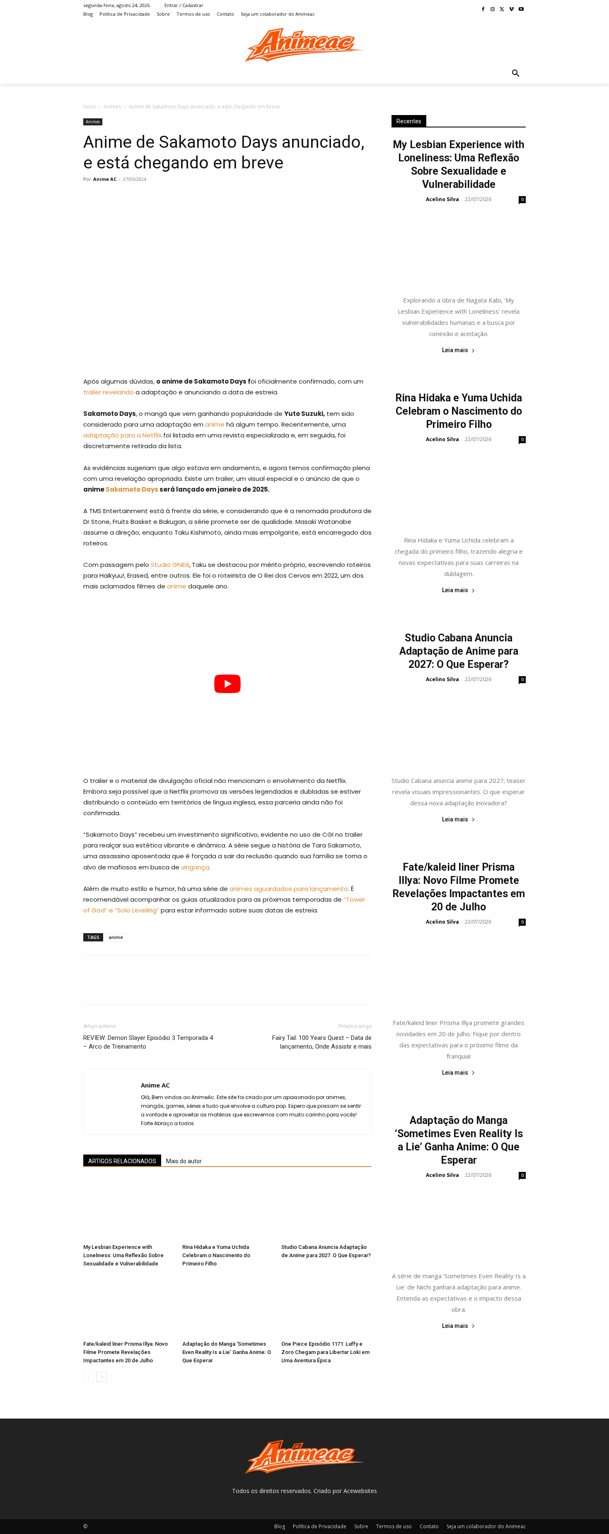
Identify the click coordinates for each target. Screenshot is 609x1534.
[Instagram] (493, 9)
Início (89, 106)
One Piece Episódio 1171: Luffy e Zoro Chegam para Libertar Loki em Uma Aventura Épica (325, 1352)
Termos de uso (394, 1526)
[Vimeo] (511, 9)
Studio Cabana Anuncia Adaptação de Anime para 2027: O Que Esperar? (458, 651)
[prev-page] (88, 1377)
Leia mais (455, 350)
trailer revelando (108, 392)
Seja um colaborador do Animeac (486, 1526)
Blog (279, 1526)
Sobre (361, 1526)
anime (215, 424)
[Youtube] (521, 9)
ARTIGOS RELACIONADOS (122, 1161)
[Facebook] (483, 9)
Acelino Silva (442, 199)
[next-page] (102, 1377)
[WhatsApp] (148, 198)
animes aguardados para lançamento (289, 888)
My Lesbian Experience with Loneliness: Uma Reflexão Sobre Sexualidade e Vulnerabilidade (123, 1255)
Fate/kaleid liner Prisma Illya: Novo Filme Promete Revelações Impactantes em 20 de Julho (125, 1352)
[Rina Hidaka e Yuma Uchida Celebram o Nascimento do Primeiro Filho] (227, 1209)
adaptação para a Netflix (122, 435)
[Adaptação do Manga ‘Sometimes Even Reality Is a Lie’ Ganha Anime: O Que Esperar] (227, 1306)
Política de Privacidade (319, 1526)
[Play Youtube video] (227, 684)
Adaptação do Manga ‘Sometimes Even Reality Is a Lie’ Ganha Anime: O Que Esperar (226, 1352)
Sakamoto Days (132, 489)
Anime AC (104, 179)
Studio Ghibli (170, 564)
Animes (112, 106)
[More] (168, 198)
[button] (516, 74)
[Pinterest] (129, 198)
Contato (429, 1526)
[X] (502, 9)
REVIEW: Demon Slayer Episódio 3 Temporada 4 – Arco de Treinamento (148, 1042)
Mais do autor (184, 1161)
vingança (195, 867)
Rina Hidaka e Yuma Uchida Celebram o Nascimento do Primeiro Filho (216, 1255)
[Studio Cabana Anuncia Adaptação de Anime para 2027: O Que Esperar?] (326, 1209)
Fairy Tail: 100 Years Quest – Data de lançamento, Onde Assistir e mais (322, 1042)
